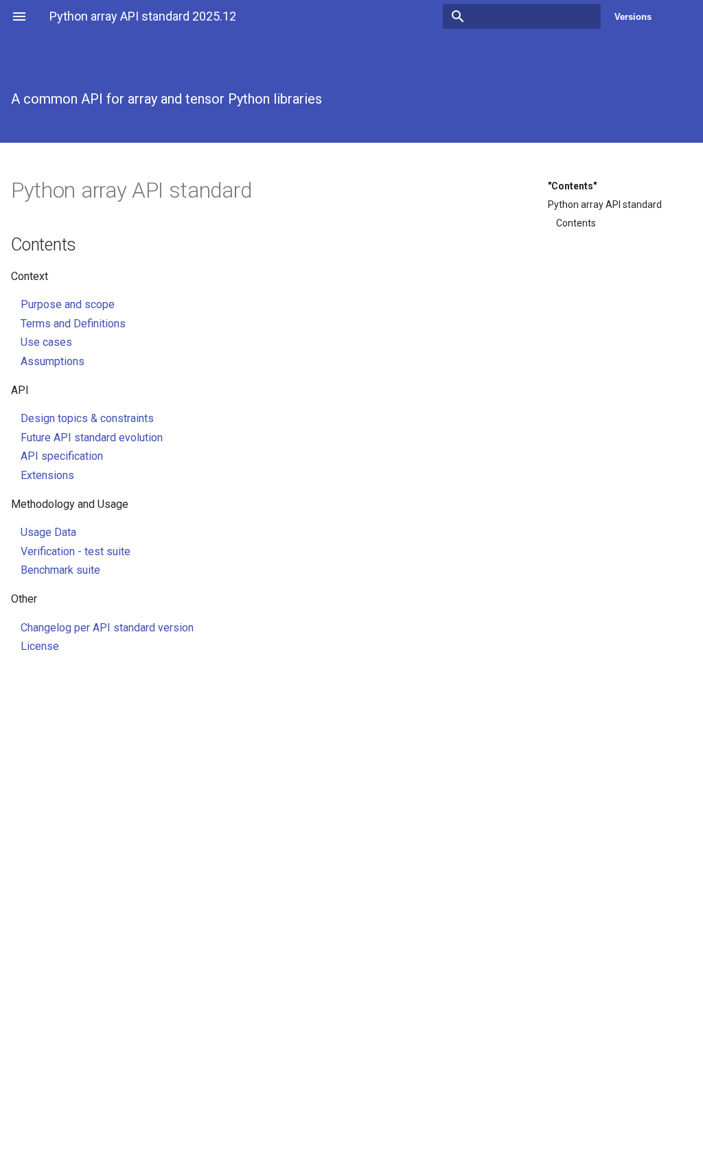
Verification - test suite (75, 551)
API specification (62, 456)
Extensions (47, 475)
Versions (633, 17)
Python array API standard (605, 204)
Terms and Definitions (73, 323)
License (40, 646)
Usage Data (48, 532)
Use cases (46, 342)
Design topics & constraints (87, 418)
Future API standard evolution (92, 437)
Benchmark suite (60, 569)
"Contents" (572, 185)
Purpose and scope (68, 304)
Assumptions (52, 361)
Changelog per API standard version (107, 627)
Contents (576, 223)
